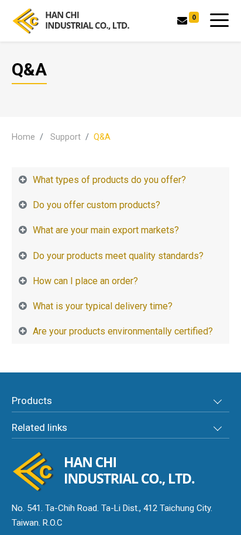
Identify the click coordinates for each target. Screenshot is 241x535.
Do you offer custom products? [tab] (96, 204)
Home (23, 137)
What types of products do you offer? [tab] (109, 179)
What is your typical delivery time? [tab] (103, 306)
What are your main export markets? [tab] (106, 230)
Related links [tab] (39, 427)
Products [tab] (32, 400)
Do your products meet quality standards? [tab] (118, 255)
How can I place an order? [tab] (85, 281)
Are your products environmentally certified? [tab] (123, 331)
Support (65, 137)
